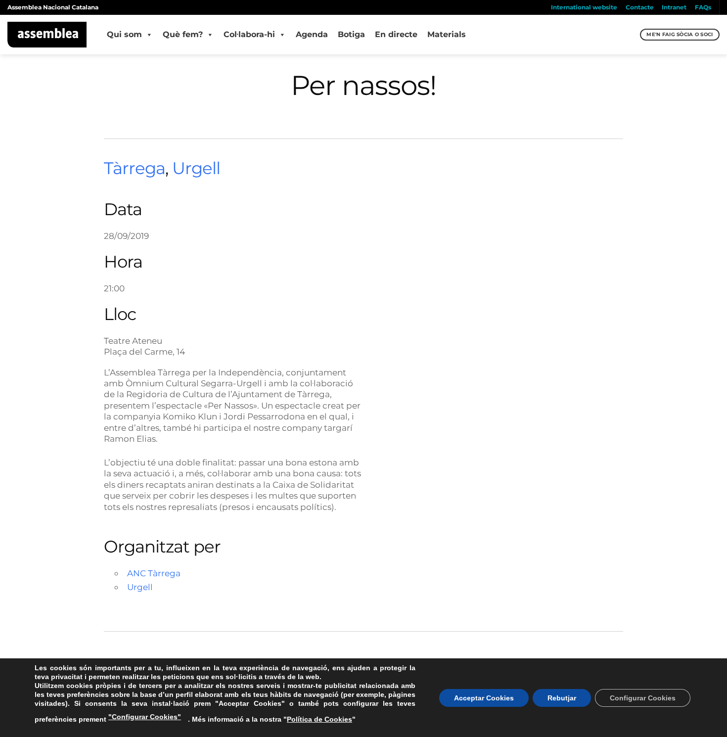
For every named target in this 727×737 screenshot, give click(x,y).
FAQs (703, 7)
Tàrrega (134, 168)
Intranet (674, 7)
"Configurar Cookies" (144, 717)
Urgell (196, 168)
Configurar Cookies (643, 698)
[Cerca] (631, 34)
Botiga (351, 34)
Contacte (640, 7)
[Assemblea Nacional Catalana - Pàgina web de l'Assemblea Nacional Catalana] (47, 34)
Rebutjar (561, 698)
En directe (396, 34)
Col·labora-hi (249, 34)
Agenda (312, 34)
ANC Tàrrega (154, 573)
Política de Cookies (319, 719)
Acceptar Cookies (484, 698)
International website (584, 7)
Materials (446, 34)
